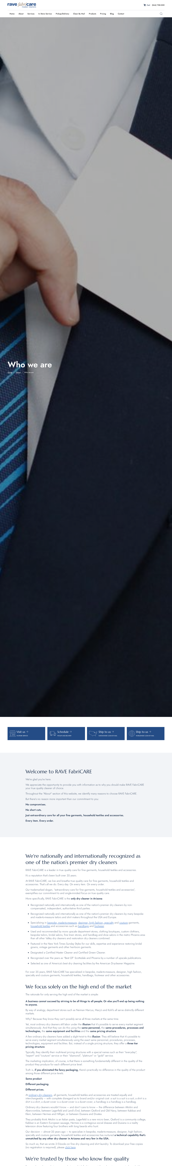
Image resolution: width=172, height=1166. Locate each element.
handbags (83, 926)
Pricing (103, 13)
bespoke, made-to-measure (62, 923)
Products (92, 13)
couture (123, 923)
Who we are (28, 372)
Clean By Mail (79, 13)
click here (70, 1147)
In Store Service (45, 13)
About (21, 13)
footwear (99, 926)
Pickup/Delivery (62, 13)
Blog (112, 13)
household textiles (40, 926)
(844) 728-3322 (158, 5)
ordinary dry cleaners (40, 1095)
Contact (121, 13)
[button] (147, 5)
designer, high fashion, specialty (96, 923)
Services (30, 13)
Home (12, 13)
